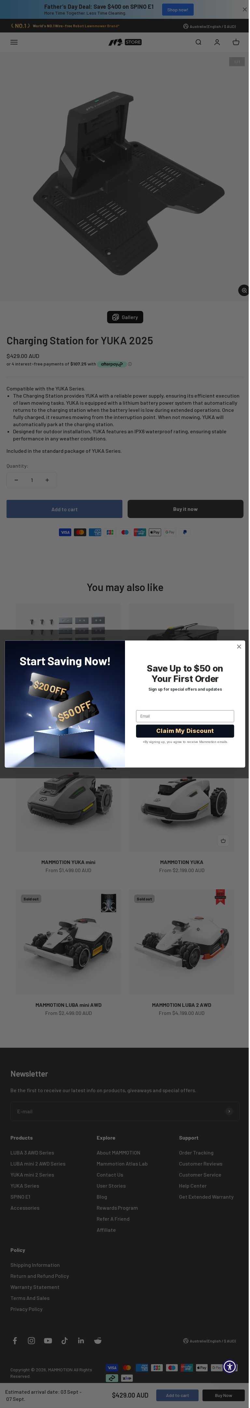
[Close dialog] (236, 646)
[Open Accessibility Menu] (224, 1366)
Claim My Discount (182, 730)
